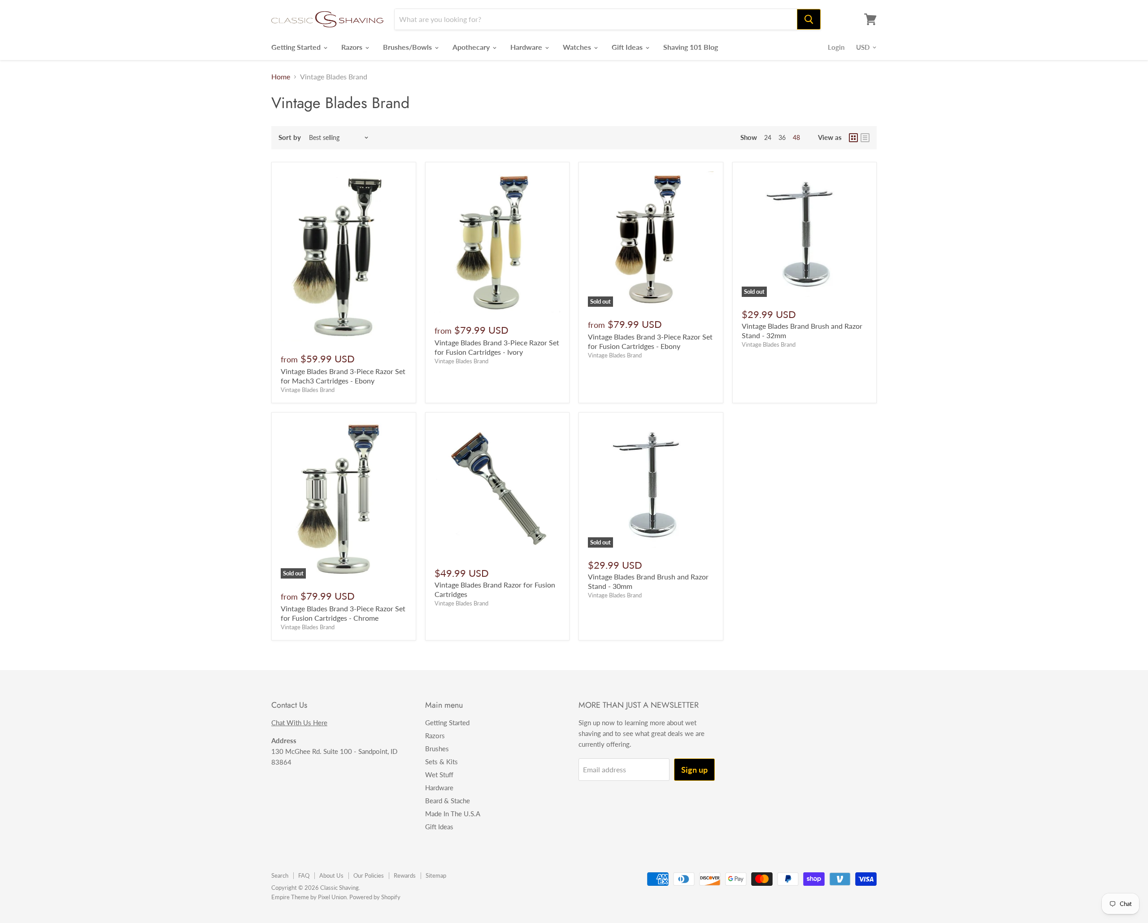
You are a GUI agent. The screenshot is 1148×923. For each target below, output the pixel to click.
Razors (352, 47)
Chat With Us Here (299, 722)
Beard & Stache (447, 801)
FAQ (303, 875)
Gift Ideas (628, 47)
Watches (578, 47)
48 (796, 137)
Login (836, 47)
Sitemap (436, 875)
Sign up (694, 770)
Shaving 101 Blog (690, 47)
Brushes (437, 748)
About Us (331, 875)
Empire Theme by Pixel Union (309, 897)
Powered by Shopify (374, 897)
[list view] (865, 137)
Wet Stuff (439, 775)
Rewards (405, 875)
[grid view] (853, 137)
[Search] (809, 19)
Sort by (289, 137)
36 (782, 137)
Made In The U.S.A (452, 814)
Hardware (527, 47)
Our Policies (368, 875)
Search (279, 875)
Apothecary (471, 47)
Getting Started (296, 47)
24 (767, 137)
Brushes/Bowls (408, 47)
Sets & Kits (441, 762)
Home (280, 77)
